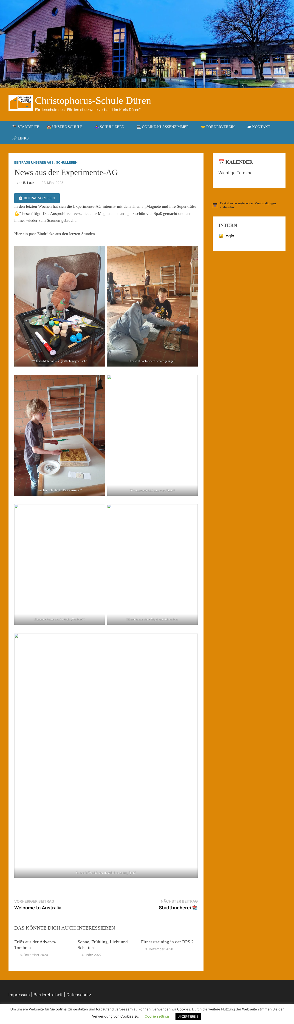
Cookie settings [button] (157, 1016)
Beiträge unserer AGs (34, 162)
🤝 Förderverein (218, 127)
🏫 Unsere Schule (64, 127)
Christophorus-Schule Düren (93, 100)
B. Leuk (28, 183)
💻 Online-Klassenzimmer (162, 127)
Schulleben (66, 162)
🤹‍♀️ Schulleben (109, 127)
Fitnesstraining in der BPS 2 (167, 941)
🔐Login (226, 235)
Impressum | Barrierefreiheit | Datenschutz (49, 994)
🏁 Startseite (25, 127)
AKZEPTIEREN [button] (188, 1016)
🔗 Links (20, 138)
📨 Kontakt (258, 127)
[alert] (249, 205)
